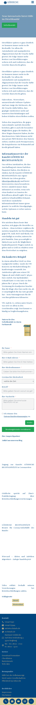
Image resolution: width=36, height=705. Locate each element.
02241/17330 (9, 622)
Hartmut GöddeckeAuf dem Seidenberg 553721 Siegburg (14, 638)
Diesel (15, 600)
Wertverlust (18, 604)
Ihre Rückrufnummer (11, 367)
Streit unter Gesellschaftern (14, 678)
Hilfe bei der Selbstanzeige (13, 675)
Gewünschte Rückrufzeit (12, 377)
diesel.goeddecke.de (10, 181)
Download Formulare (11, 655)
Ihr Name (6, 348)
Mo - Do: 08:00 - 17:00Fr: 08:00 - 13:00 (13, 645)
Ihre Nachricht (8, 397)
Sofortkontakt (9, 25)
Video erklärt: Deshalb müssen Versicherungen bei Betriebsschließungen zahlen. (18, 588)
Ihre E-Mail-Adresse (10, 358)
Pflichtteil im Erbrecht (11, 681)
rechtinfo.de (10, 632)
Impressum (7, 692)
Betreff (5, 387)
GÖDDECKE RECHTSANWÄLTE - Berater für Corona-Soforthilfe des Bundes (18, 528)
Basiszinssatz (7, 661)
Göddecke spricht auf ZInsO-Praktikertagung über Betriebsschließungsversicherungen (18, 496)
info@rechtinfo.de (12, 628)
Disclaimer (6, 695)
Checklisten (7, 658)
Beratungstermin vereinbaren (18, 429)
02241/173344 (10, 625)
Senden (29, 423)
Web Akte (6, 664)
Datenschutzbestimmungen (15, 416)
